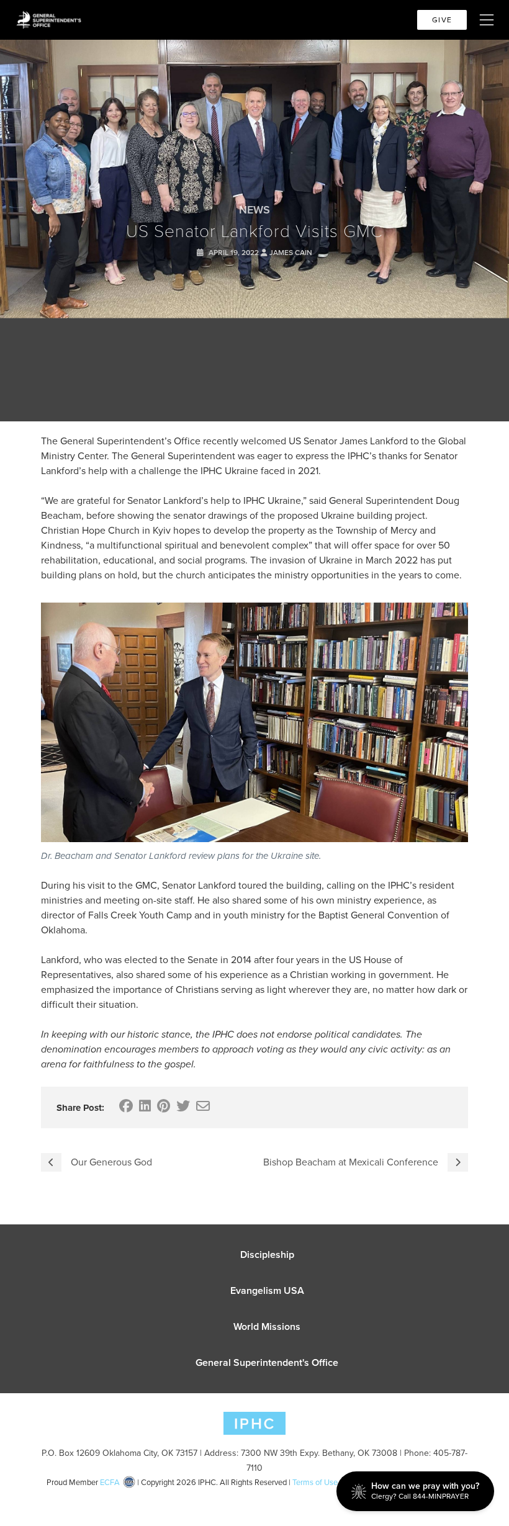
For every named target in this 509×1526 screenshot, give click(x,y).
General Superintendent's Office (267, 1362)
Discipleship (267, 1254)
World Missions (266, 1326)
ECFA (110, 1482)
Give (442, 19)
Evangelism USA (267, 1290)
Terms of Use (315, 1482)
